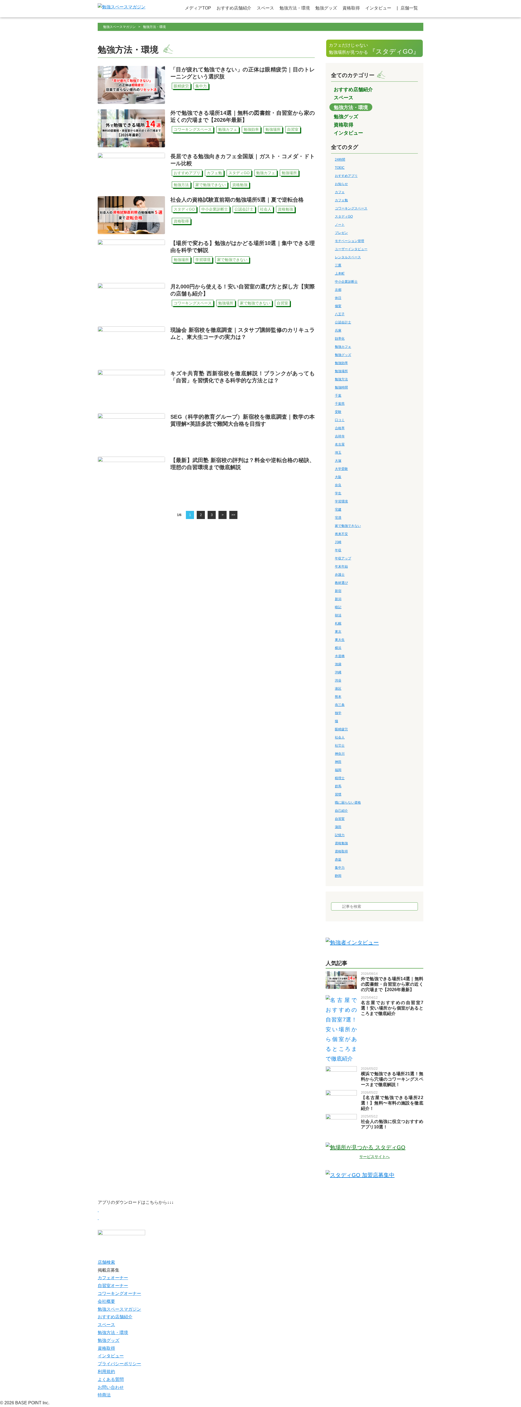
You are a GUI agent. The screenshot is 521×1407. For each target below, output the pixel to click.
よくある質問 (111, 1379)
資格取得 (351, 8)
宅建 (338, 509)
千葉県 (340, 404)
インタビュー (378, 8)
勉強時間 (341, 387)
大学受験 (341, 469)
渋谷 (338, 680)
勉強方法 (341, 379)
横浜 (338, 648)
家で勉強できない (348, 526)
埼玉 (338, 452)
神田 (338, 762)
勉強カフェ (343, 347)
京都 (338, 290)
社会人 (340, 737)
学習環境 (341, 501)
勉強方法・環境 (294, 8)
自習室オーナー (113, 1285)
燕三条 (340, 705)
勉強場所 (341, 371)
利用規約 (106, 1371)
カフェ (340, 192)
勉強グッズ (326, 8)
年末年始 (341, 566)
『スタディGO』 (374, 49)
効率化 (340, 338)
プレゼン (341, 233)
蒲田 (338, 827)
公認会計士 (343, 322)
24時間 (340, 159)
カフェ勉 (341, 200)
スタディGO (344, 216)
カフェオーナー (113, 1277)
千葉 (338, 395)
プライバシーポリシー (119, 1363)
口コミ (340, 420)
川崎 (338, 542)
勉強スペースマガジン (119, 27)
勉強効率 (341, 363)
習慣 (338, 794)
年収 (338, 550)
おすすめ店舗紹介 (234, 8)
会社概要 (106, 1301)
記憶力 (340, 835)
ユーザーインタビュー (351, 249)
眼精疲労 (341, 729)
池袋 (338, 664)
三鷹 (338, 265)
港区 (338, 688)
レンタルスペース (348, 257)
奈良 (338, 485)
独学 (338, 713)
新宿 (338, 591)
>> (233, 515)
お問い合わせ (111, 1387)
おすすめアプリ (346, 176)
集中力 (340, 868)
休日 (338, 298)
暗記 (338, 607)
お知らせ (341, 184)
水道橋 (340, 656)
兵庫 (338, 330)
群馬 (338, 786)
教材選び (341, 583)
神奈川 (340, 754)
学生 (338, 493)
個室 (338, 306)
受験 (338, 412)
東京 (338, 632)
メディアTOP (198, 8)
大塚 (338, 461)
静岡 (338, 876)
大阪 (338, 477)
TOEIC (340, 168)
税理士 (340, 778)
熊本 (338, 697)
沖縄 (338, 672)
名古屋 (340, 444)
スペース (265, 8)
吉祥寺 (340, 436)
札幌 (338, 623)
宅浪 (338, 518)
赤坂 (338, 859)
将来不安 (341, 534)
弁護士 (340, 575)
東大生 (340, 640)
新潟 (338, 599)
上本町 (340, 273)
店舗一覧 (409, 8)
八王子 (340, 314)
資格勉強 (341, 843)
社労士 (340, 745)
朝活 (338, 615)
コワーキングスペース (351, 208)
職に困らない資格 (348, 802)
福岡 (338, 770)
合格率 (340, 428)
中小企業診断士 (346, 282)
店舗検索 (106, 1262)
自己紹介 (341, 811)
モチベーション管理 (349, 241)
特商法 (104, 1395)
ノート (340, 225)
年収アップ (343, 558)
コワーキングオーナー (119, 1293)
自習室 (340, 819)
